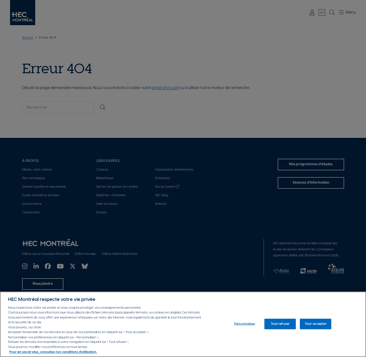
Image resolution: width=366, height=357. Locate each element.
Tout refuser (280, 324)
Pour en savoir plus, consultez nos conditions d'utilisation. (53, 351)
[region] (183, 324)
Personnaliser (244, 324)
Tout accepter (316, 324)
